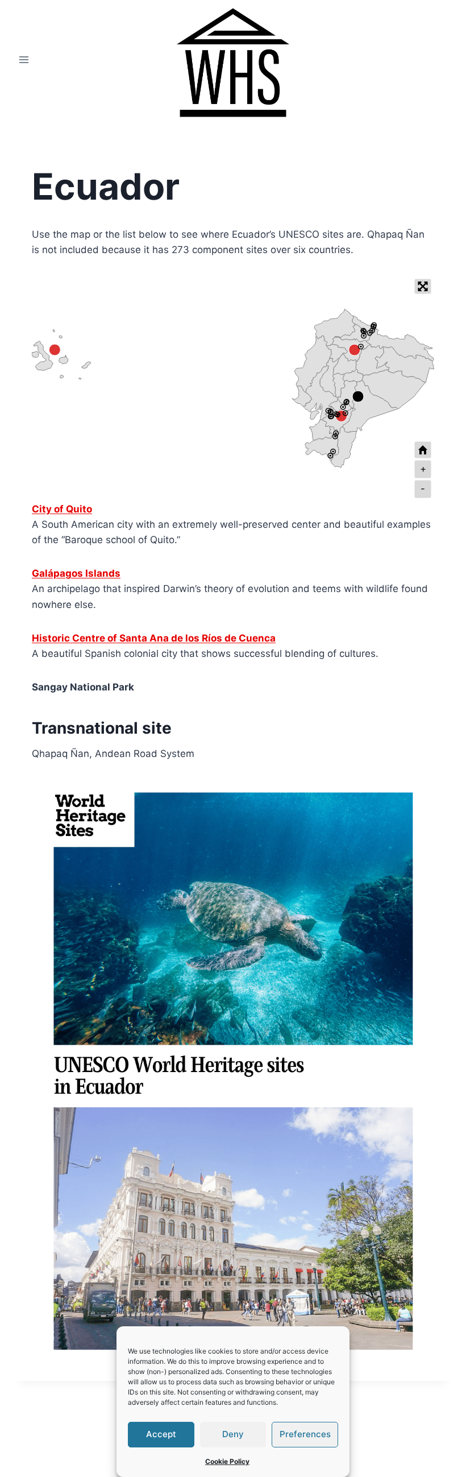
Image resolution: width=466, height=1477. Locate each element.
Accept (161, 1434)
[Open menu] (24, 59)
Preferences (305, 1434)
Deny (233, 1434)
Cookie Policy (227, 1461)
